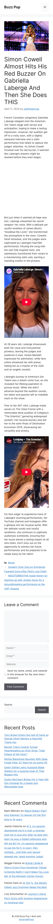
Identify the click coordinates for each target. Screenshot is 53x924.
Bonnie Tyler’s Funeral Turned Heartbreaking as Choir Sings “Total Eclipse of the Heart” (24, 751)
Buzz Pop (12, 7)
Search (8, 704)
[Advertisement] (26, 189)
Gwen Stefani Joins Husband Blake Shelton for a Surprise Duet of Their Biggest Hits (24, 771)
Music (11, 562)
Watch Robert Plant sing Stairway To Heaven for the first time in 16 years (25, 815)
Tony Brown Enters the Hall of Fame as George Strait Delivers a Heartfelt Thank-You (26, 739)
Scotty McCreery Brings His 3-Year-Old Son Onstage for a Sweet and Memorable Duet (26, 783)
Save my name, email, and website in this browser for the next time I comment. (27, 674)
